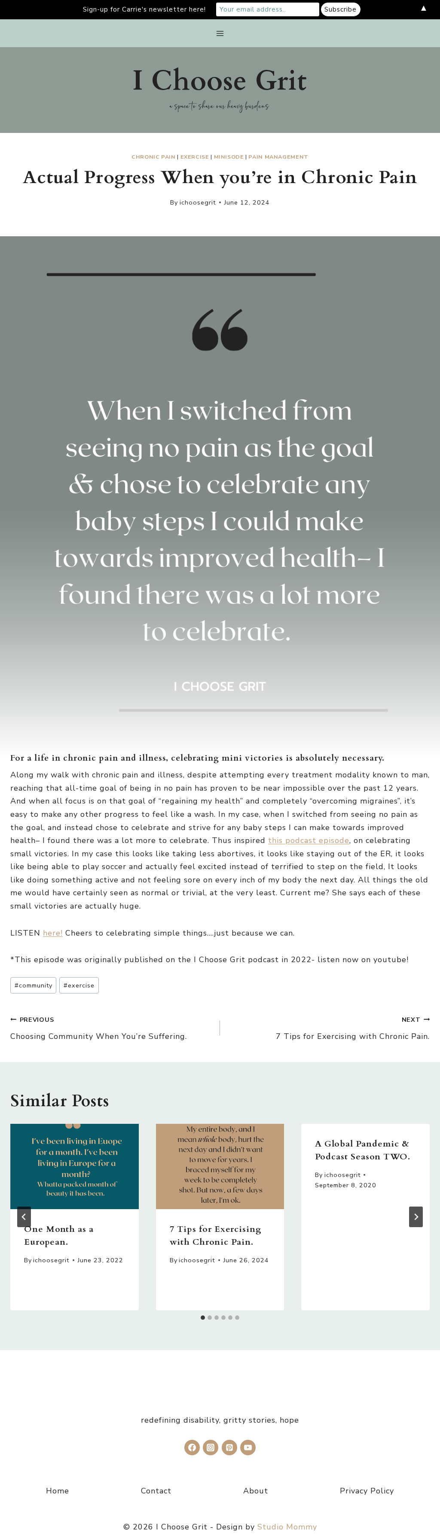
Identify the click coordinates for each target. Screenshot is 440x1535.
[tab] (203, 1317)
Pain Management (278, 156)
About (255, 1491)
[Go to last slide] (24, 1217)
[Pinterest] (229, 1447)
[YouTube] (248, 1447)
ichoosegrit (198, 202)
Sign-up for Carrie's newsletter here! (144, 9)
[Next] (416, 1217)
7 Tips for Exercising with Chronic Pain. (353, 1028)
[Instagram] (210, 1447)
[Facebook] (192, 1447)
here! (53, 933)
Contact (156, 1491)
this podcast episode (308, 840)
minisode (229, 156)
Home (57, 1491)
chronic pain (153, 156)
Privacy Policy (367, 1491)
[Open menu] (220, 33)
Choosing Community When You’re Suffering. (98, 1028)
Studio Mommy (287, 1527)
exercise (194, 156)
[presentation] (74, 1166)
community (33, 985)
